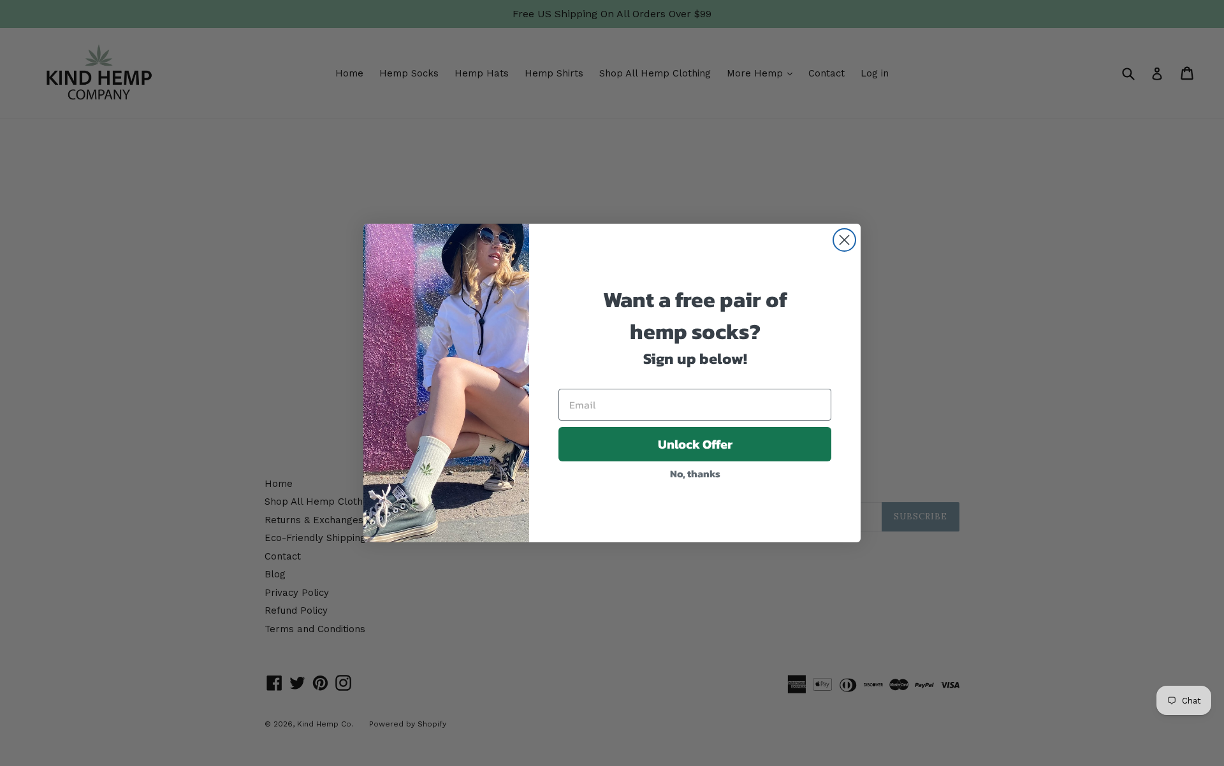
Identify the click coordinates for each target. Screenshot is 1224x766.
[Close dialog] (844, 240)
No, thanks (695, 473)
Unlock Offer (695, 444)
